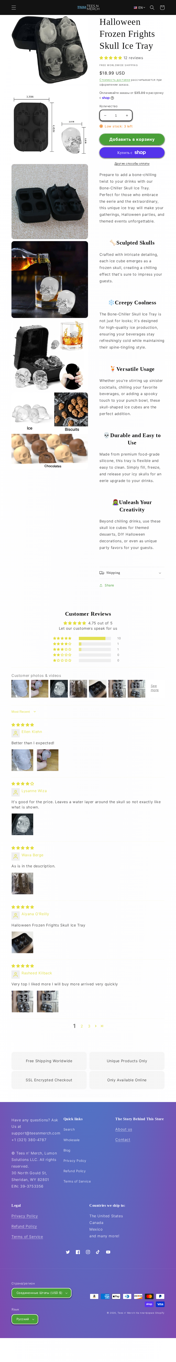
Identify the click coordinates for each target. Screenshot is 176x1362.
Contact (122, 1139)
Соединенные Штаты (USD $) (39, 1293)
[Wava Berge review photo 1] (22, 883)
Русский (22, 1319)
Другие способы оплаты (132, 163)
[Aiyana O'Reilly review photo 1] (22, 942)
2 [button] (82, 1026)
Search (69, 1129)
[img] (22, 724)
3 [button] (89, 1026)
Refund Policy (74, 1171)
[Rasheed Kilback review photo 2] (48, 1001)
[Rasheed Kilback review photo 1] (22, 1001)
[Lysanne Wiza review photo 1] (22, 824)
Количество (108, 106)
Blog (67, 1150)
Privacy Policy (74, 1161)
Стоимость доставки (114, 79)
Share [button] (109, 585)
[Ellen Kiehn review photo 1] (22, 760)
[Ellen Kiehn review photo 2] (48, 760)
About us (123, 1129)
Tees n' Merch (126, 1312)
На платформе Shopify (150, 1312)
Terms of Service (77, 1181)
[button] (14, 8)
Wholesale (71, 1140)
